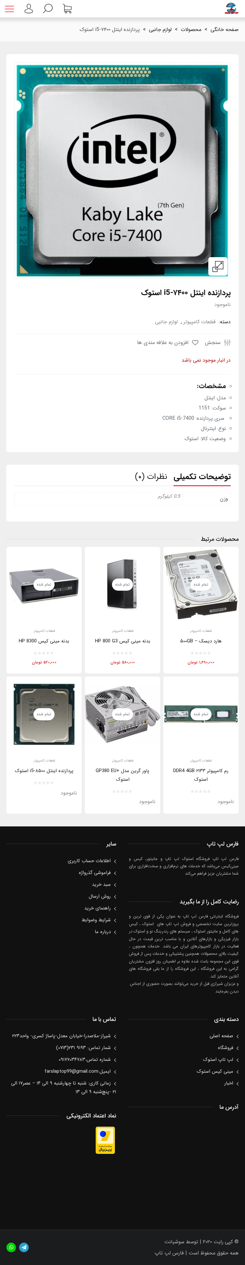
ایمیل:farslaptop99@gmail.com (77, 1071)
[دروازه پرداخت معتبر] (105, 1152)
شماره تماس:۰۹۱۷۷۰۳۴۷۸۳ (85, 1059)
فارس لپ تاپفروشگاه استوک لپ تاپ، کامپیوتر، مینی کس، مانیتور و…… (231, 9)
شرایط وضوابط (96, 920)
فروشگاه (225, 1048)
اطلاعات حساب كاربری (89, 861)
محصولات (191, 30)
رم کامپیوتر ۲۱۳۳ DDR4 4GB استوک (200, 775)
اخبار (228, 1083)
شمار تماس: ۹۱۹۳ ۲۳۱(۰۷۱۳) (83, 1048)
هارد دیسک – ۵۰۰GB (201, 641)
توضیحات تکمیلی (202, 477)
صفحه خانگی (225, 30)
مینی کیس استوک (215, 1071)
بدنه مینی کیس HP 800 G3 (122, 641)
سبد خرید (101, 884)
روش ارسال (100, 896)
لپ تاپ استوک (218, 1059)
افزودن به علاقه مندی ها (163, 343)
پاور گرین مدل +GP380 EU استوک (122, 775)
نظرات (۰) (151, 477)
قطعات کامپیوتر (199, 322)
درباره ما (103, 932)
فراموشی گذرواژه (95, 873)
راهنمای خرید (97, 908)
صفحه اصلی (221, 1036)
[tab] (202, 478)
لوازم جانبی (160, 30)
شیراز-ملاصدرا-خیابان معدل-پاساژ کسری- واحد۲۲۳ (61, 1036)
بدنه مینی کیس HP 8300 (44, 641)
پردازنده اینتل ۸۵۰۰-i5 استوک (44, 771)
